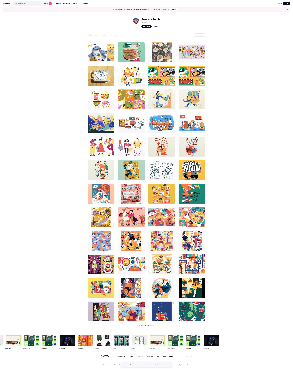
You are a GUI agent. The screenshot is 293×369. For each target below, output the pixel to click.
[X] (183, 356)
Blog (158, 356)
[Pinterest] (191, 356)
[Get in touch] (105, 59)
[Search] (50, 3)
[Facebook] (186, 356)
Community (84, 3)
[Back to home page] (6, 3)
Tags (180, 364)
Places (184, 364)
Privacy (116, 364)
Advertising (150, 356)
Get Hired (74, 3)
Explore (58, 3)
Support (171, 356)
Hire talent (131, 356)
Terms (111, 364)
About (164, 356)
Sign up (280, 3)
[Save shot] (108, 59)
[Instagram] (189, 356)
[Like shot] (111, 59)
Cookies (121, 364)
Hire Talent (66, 3)
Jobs (177, 364)
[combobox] (28, 3)
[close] (287, 9)
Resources (189, 364)
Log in (286, 3)
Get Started (173, 9)
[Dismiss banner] (171, 362)
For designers (121, 356)
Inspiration (140, 356)
